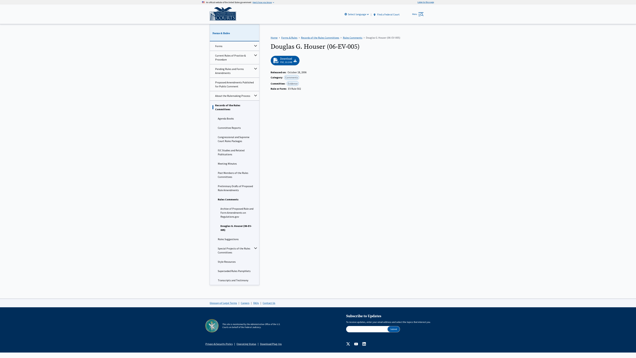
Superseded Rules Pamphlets (234, 271)
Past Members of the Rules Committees (233, 175)
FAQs (256, 303)
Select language (357, 14)
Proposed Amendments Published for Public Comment (234, 84)
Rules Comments (228, 199)
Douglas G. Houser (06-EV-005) (236, 228)
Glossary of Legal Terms (223, 303)
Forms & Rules (221, 33)
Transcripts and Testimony (233, 280)
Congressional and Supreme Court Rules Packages (233, 139)
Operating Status (246, 344)
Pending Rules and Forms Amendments (229, 71)
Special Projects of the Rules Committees (234, 250)
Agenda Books (226, 118)
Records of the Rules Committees (227, 107)
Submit (393, 329)
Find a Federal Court (388, 14)
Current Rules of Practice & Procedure (230, 57)
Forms (218, 46)
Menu (414, 14)
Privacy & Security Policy (219, 344)
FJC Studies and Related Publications (231, 152)
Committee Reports (229, 127)
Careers (245, 303)
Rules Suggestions (228, 239)
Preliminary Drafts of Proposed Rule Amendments (235, 188)
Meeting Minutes (227, 163)
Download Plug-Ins (271, 344)
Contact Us (269, 303)
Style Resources (227, 261)
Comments (291, 77)
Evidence (293, 83)
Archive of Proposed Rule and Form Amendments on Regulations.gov (236, 212)
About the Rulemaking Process (232, 95)
